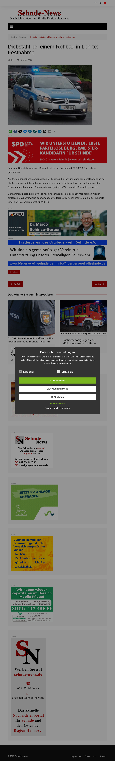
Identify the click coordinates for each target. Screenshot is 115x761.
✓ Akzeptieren (57, 380)
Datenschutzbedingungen (57, 408)
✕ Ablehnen (57, 397)
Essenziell (28, 372)
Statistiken (67, 372)
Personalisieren (57, 403)
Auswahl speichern (57, 388)
